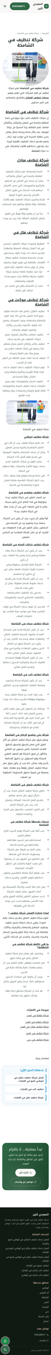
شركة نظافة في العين (37, 1015)
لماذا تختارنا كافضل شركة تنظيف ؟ (28, 913)
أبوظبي (45, 1288)
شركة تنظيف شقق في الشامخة (30, 784)
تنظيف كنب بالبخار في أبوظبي (35, 1275)
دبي (47, 1312)
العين (46, 1302)
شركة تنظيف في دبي (37, 1040)
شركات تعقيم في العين (37, 1022)
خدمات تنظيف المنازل (37, 97)
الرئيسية (45, 33)
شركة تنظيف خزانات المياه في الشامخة (25, 544)
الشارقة (45, 1297)
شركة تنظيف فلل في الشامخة (31, 234)
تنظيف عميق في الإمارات (37, 1266)
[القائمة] (4, 6)
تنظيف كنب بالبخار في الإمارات (35, 1270)
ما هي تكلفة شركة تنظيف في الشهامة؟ (30, 946)
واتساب (42, 1340)
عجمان (46, 1321)
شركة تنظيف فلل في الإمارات (29, 1098)
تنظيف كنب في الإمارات (32, 1089)
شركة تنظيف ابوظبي (36, 437)
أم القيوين (44, 1293)
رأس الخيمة (43, 1316)
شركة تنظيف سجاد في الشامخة (30, 623)
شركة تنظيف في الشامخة (27, 112)
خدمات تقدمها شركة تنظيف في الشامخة (29, 823)
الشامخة (36, 151)
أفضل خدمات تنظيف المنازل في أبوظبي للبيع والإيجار (28, 1241)
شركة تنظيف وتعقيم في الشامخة (29, 492)
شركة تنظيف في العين (37, 1033)
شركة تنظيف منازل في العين (34, 1027)
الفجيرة (45, 1307)
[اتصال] (5, 1349)
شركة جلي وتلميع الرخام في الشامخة (27, 735)
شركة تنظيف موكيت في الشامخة (28, 302)
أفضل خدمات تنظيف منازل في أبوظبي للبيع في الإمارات (27, 1250)
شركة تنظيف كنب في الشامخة (31, 674)
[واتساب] (5, 1341)
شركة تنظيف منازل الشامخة (33, 162)
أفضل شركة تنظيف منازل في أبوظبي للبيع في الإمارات (29, 1079)
